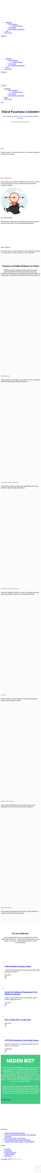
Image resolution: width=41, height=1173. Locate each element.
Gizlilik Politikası (10, 1154)
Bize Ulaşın (8, 1156)
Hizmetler (7, 1149)
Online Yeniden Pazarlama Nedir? (18, 966)
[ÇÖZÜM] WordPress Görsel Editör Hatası (21, 1040)
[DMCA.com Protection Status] (5, 1170)
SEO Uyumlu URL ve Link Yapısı (18, 1020)
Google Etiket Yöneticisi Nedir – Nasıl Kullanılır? (20, 1141)
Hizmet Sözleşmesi (10, 1152)
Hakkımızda (8, 1151)
